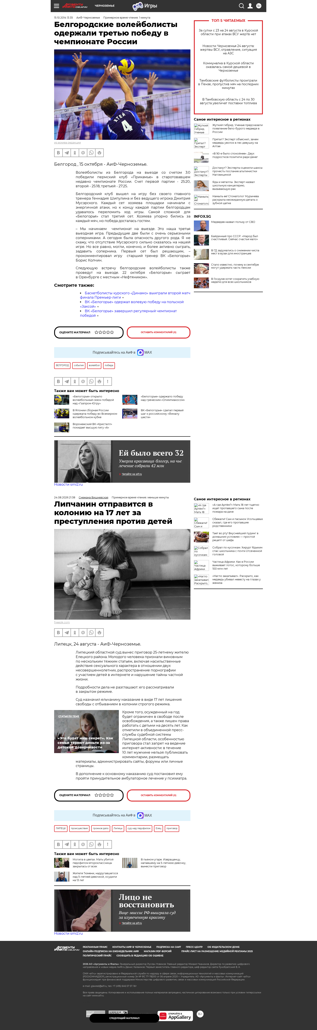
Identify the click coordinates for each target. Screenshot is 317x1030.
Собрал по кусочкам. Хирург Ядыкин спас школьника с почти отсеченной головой (237, 551)
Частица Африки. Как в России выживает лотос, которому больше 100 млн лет (236, 565)
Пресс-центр (194, 947)
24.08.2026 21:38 (64, 497)
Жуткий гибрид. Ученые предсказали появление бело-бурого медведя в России (237, 128)
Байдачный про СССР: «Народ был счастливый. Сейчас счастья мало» (234, 238)
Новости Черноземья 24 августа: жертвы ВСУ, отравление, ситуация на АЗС (228, 49)
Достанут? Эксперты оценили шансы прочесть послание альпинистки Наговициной (237, 171)
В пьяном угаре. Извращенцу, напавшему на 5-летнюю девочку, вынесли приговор (163, 863)
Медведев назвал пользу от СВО (233, 222)
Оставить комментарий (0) (158, 332)
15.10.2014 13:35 (63, 17)
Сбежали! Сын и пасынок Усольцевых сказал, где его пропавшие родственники (237, 522)
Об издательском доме (223, 947)
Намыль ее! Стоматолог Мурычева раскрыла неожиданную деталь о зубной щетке (235, 200)
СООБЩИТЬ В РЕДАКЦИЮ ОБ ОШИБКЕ (139, 955)
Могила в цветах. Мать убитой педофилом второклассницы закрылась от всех (93, 863)
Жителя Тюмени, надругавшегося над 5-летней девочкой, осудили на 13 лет (95, 877)
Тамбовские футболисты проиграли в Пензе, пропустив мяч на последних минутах (228, 84)
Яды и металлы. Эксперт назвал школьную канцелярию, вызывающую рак (233, 185)
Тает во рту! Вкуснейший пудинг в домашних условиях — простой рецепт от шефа (235, 537)
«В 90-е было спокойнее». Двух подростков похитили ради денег (235, 155)
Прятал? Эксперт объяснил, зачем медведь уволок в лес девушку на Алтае (235, 143)
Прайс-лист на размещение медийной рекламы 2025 (217, 951)
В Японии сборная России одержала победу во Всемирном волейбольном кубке (95, 414)
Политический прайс (97, 955)
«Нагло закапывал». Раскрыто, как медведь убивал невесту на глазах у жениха (236, 579)
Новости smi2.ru (68, 484)
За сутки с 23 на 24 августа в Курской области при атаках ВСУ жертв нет (228, 32)
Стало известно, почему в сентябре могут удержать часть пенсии (235, 266)
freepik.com (62, 622)
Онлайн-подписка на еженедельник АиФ (111, 951)
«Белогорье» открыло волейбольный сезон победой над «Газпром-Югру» (93, 400)
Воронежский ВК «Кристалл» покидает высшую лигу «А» (92, 425)
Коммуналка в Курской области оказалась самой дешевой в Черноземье (228, 66)
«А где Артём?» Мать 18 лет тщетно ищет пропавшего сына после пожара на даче (235, 508)
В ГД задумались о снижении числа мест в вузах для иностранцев (235, 252)
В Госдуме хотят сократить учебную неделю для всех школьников (235, 280)
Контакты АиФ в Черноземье (131, 947)
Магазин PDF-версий (157, 951)
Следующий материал (124, 1018)
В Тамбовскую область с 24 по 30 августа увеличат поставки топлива (228, 101)
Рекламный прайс (95, 947)
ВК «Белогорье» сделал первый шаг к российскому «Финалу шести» (162, 414)
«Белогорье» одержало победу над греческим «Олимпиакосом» (163, 398)
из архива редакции (67, 142)
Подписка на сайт (168, 947)
